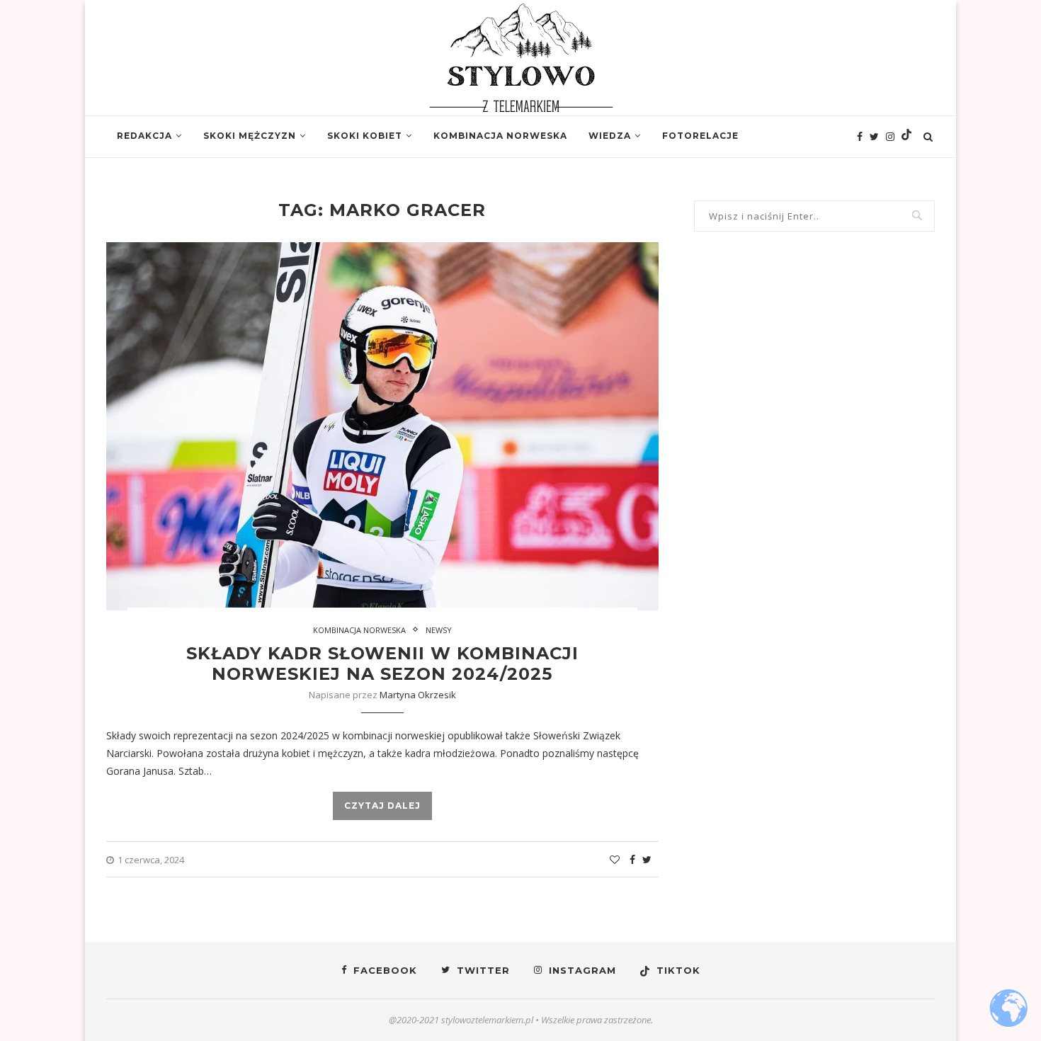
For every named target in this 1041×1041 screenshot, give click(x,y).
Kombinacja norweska (500, 135)
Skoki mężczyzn (249, 135)
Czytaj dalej (382, 805)
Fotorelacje (700, 135)
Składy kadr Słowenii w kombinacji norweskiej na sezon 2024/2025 (382, 663)
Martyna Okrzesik (418, 694)
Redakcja (144, 135)
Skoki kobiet (364, 135)
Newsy (439, 630)
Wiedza (609, 135)
